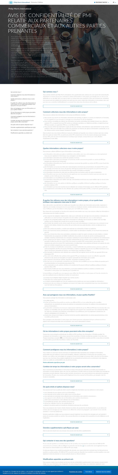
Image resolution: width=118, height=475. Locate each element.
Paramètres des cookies (75, 471)
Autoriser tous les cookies (103, 471)
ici (83, 445)
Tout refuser (88, 471)
